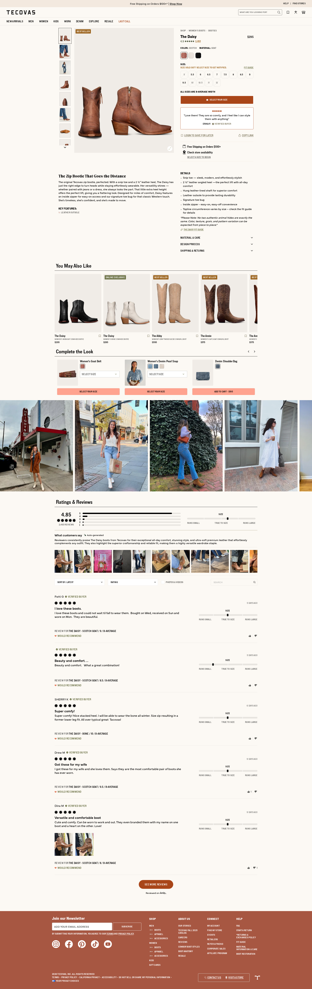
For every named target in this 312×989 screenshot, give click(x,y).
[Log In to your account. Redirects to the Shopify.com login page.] (296, 12)
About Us (184, 918)
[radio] (184, 55)
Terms (56, 977)
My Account (213, 925)
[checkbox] (184, 582)
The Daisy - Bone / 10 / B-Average (88, 733)
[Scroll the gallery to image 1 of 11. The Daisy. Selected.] (65, 36)
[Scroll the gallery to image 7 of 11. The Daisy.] (65, 130)
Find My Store (214, 930)
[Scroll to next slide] (254, 351)
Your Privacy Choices (67, 981)
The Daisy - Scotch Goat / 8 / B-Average (92, 862)
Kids (151, 960)
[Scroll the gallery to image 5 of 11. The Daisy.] (65, 99)
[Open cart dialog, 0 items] (303, 12)
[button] (130, 513)
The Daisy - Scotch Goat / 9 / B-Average (92, 631)
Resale (182, 956)
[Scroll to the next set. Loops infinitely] (259, 310)
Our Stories (184, 925)
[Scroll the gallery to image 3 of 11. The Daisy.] (65, 67)
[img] (93, 535)
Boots (157, 930)
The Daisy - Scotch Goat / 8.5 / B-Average (93, 680)
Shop (183, 30)
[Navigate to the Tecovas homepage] (20, 12)
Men (151, 925)
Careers (182, 937)
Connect (213, 918)
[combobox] (256, 12)
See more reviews (156, 884)
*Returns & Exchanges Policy (246, 936)
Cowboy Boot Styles (189, 946)
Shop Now (176, 3)
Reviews (182, 942)
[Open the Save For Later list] (288, 12)
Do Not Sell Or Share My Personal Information (145, 977)
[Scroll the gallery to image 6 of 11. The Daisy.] (65, 115)
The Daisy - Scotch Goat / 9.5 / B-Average (93, 786)
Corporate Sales (216, 948)
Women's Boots (197, 30)
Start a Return (244, 930)
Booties (212, 30)
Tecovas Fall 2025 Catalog (188, 931)
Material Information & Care (247, 948)
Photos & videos (174, 582)
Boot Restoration (245, 954)
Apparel (158, 934)
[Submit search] (279, 12)
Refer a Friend (215, 944)
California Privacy (90, 977)
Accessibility (110, 977)
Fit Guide (241, 942)
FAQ (238, 925)
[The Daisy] (78, 303)
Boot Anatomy (185, 951)
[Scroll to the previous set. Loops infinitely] (52, 310)
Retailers (212, 939)
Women (153, 943)
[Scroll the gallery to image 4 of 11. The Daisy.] (65, 83)
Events (211, 935)
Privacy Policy (70, 977)
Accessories (161, 938)
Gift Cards (154, 965)
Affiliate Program (217, 953)
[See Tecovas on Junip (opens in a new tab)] (163, 892)
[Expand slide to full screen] (169, 148)
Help (239, 918)
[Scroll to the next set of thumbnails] (65, 147)
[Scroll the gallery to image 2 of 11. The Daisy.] (65, 52)
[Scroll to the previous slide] (248, 351)
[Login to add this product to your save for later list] (99, 337)
